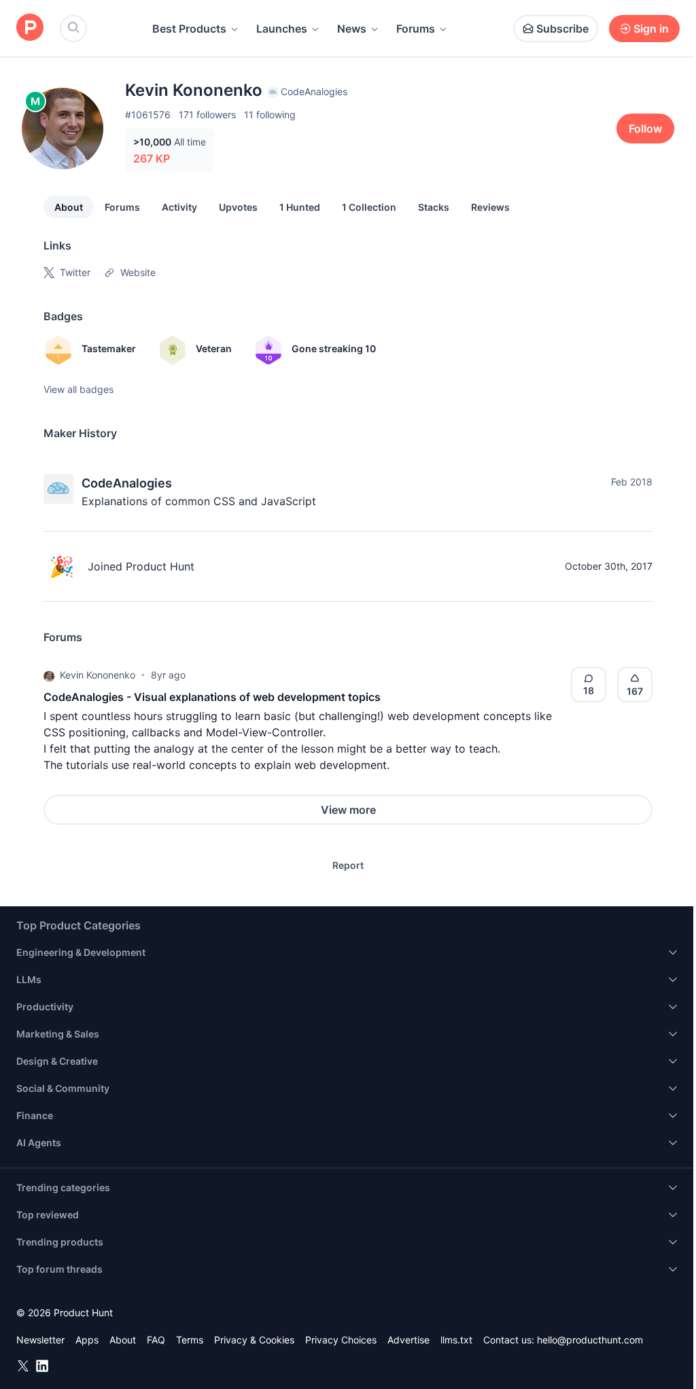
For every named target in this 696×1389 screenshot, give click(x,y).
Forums (415, 28)
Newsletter (40, 1339)
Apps (87, 1339)
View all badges (79, 389)
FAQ (156, 1339)
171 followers (207, 114)
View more (348, 810)
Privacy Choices (341, 1339)
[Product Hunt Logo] (30, 28)
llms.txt (456, 1339)
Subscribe (562, 28)
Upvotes (238, 207)
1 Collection (369, 207)
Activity (179, 207)
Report (348, 865)
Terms (189, 1339)
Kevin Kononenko (97, 675)
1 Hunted (299, 207)
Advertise (408, 1339)
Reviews (490, 207)
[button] (49, 675)
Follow (645, 128)
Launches (281, 28)
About (68, 207)
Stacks (433, 207)
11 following (270, 114)
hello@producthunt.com (590, 1339)
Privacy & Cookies (254, 1339)
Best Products (189, 28)
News (351, 28)
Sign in (651, 28)
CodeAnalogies (127, 483)
